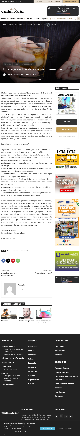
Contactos (59, 396)
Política (31, 350)
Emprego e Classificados (12, 376)
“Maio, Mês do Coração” (43, 273)
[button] (74, 18)
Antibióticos (15, 250)
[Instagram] (61, 416)
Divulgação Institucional (12, 378)
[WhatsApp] (18, 261)
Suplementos (33, 379)
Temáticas (10, 24)
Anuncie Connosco (10, 369)
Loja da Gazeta (7, 362)
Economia (32, 355)
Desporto (32, 367)
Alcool (8, 250)
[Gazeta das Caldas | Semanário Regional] (21, 10)
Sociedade (32, 346)
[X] (8, 261)
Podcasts (58, 355)
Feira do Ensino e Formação (12, 358)
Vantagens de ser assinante (13, 354)
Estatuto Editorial (62, 372)
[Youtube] (70, 416)
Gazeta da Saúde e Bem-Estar (23, 24)
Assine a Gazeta (8, 346)
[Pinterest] (13, 261)
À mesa (31, 384)
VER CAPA (67, 122)
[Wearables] (9, 313)
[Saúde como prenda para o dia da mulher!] (44, 313)
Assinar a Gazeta (62, 368)
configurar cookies (20, 431)
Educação (32, 363)
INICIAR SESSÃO (67, 130)
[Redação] (4, 74)
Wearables (4, 321)
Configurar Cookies (65, 429)
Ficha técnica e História (64, 384)
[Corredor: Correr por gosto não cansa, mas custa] (26, 313)
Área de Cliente (7, 384)
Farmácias (7, 381)
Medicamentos (25, 250)
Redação (9, 74)
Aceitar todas (47, 429)
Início (4, 24)
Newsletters (60, 350)
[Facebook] (3, 261)
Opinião (4, 318)
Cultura (31, 359)
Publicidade (6, 366)
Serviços (4, 373)
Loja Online (59, 346)
